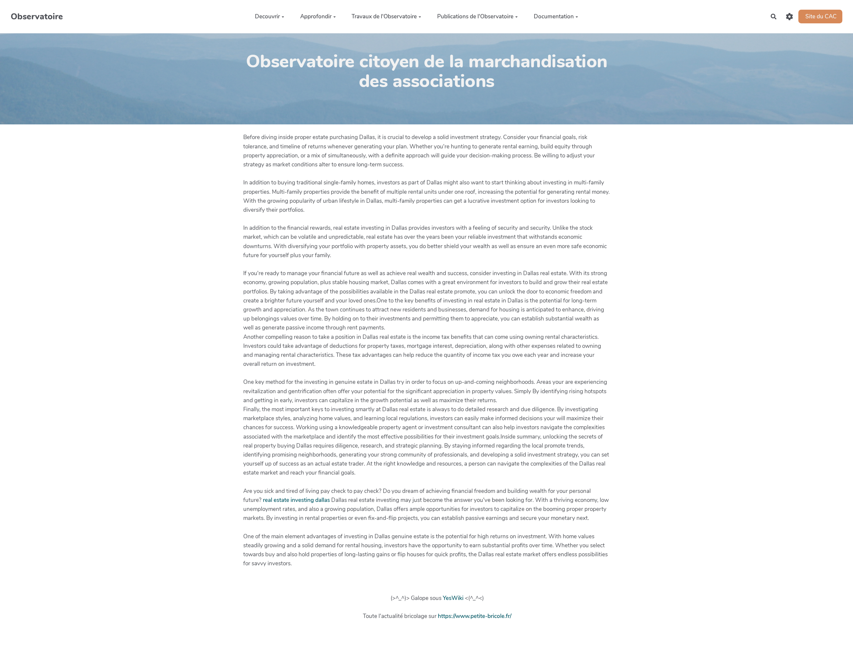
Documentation (554, 16)
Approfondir (316, 16)
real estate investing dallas (296, 500)
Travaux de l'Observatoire (384, 16)
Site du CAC (820, 16)
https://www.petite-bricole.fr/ (474, 616)
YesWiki (453, 598)
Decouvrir (267, 16)
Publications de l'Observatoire (475, 16)
